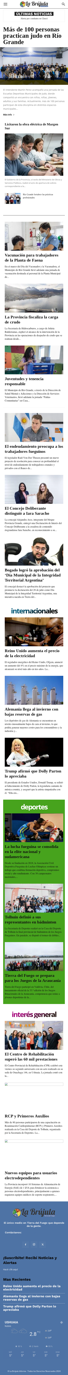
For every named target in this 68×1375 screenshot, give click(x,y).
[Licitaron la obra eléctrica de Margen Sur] (34, 154)
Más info (7, 115)
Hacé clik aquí (10, 1269)
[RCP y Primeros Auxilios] (34, 1097)
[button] (5, 4)
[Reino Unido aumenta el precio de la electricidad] (34, 631)
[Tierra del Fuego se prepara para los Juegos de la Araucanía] (34, 956)
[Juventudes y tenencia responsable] (34, 360)
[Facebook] (25, 1245)
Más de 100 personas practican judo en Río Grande (32, 35)
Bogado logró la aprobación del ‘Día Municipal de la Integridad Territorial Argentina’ (33, 575)
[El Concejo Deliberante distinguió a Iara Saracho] (34, 489)
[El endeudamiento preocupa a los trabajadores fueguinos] (34, 427)
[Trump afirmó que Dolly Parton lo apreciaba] (34, 752)
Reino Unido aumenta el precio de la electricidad (32, 1288)
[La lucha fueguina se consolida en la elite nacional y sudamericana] (34, 827)
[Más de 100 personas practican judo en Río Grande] (34, 66)
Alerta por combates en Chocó (34, 18)
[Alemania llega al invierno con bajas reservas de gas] (34, 690)
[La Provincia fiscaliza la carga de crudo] (34, 298)
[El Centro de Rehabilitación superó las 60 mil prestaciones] (34, 1035)
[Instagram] (34, 1244)
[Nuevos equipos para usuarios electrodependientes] (34, 1154)
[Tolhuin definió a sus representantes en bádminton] (34, 898)
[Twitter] (42, 1245)
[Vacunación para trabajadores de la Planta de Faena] (34, 236)
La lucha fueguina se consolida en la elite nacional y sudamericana (31, 851)
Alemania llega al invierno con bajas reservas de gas (31, 1298)
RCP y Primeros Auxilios (27, 1116)
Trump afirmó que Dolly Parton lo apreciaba (29, 1308)
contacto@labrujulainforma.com (42, 1232)
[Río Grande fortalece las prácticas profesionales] (13, 198)
